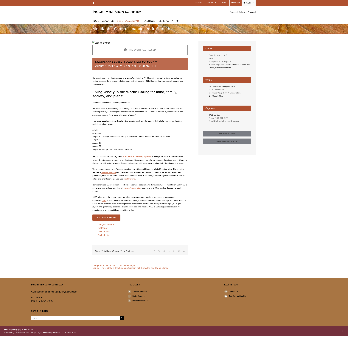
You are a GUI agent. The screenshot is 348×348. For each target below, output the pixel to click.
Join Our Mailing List (237, 296)
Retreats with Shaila (141, 301)
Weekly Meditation (223, 68)
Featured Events (232, 64)
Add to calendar (106, 217)
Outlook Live (104, 235)
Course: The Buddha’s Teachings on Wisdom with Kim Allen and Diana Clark (129, 268)
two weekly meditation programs (136, 157)
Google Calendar (106, 224)
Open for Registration (227, 141)
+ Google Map (217, 96)
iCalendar (102, 228)
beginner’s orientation (131, 188)
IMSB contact (214, 115)
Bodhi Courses (138, 296)
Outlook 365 (104, 231)
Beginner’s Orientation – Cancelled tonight (114, 265)
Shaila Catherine (108, 172)
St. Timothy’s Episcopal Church (222, 87)
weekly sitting (129, 179)
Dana (104, 200)
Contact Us (233, 291)
